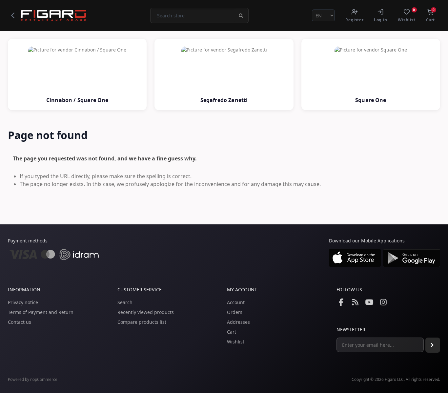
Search (124, 302)
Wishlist (235, 342)
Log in (380, 20)
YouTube (369, 302)
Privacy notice (23, 302)
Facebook (341, 302)
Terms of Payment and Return (40, 312)
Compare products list (141, 322)
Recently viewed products (145, 312)
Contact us (19, 322)
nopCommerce (43, 379)
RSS (355, 302)
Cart (231, 332)
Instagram (383, 302)
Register (354, 20)
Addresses (238, 322)
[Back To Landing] (13, 15)
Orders (234, 312)
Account (236, 302)
